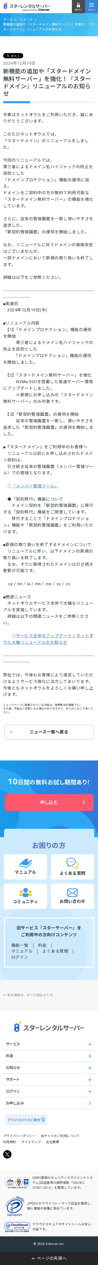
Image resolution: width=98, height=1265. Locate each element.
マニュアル (22, 951)
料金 (42, 945)
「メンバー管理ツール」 (35, 486)
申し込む (49, 802)
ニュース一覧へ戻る (49, 731)
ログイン (19, 957)
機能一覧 (19, 945)
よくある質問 (55, 951)
